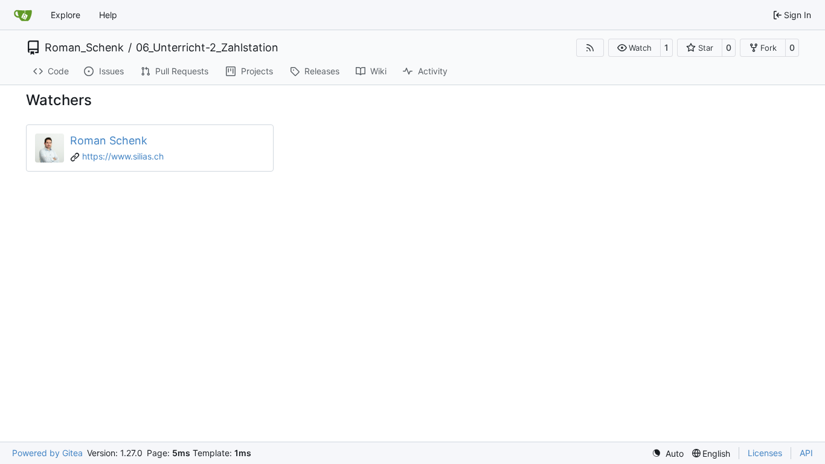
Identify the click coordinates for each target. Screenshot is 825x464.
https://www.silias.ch (123, 156)
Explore (65, 15)
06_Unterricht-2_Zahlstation (207, 48)
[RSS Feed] (590, 48)
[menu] (668, 453)
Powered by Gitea (47, 453)
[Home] (23, 15)
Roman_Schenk (84, 48)
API (806, 453)
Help (108, 15)
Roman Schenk (108, 140)
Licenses (765, 453)
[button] (634, 48)
